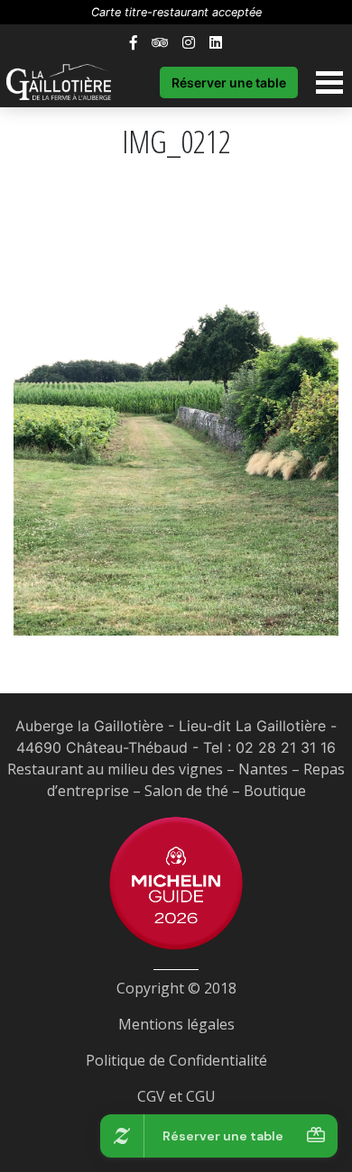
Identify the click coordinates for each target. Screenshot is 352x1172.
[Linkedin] (215, 42)
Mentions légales (176, 1024)
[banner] (67, 82)
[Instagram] (188, 42)
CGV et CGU (176, 1096)
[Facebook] (133, 42)
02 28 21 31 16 (286, 747)
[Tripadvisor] (159, 42)
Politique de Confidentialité (176, 1060)
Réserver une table (228, 82)
